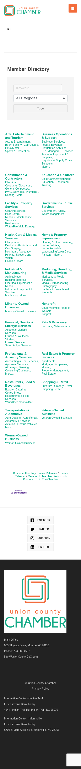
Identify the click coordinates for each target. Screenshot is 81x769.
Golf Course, (31, 144)
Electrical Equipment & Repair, (19, 284)
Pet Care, (47, 326)
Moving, (46, 367)
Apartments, (49, 361)
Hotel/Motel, (12, 147)
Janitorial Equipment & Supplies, (55, 156)
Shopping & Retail (55, 382)
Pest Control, (13, 214)
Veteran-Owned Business (53, 412)
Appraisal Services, (17, 364)
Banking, (24, 367)
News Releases (47, 473)
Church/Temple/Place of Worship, (56, 309)
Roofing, (10, 194)
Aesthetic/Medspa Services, (16, 331)
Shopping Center (51, 389)
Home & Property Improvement (54, 236)
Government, (49, 210)
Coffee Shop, (13, 392)
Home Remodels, (52, 248)
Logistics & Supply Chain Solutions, (57, 162)
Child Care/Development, (56, 178)
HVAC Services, (15, 191)
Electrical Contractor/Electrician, (18, 184)
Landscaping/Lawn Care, (56, 251)
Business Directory (24, 473)
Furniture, (47, 386)
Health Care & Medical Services (21, 236)
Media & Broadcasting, (55, 282)
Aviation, (10, 424)
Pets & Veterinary (54, 322)
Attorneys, (11, 367)
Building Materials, (16, 279)
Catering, (21, 389)
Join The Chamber (47, 479)
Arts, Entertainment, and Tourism (19, 135)
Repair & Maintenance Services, (18, 219)
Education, (48, 182)
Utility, (62, 210)
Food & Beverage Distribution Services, (54, 146)
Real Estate (49, 373)
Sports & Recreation (17, 151)
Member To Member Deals (44, 476)
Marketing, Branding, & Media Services (57, 270)
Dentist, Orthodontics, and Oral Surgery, (21, 247)
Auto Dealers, (13, 417)
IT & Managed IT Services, (58, 151)
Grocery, (59, 386)
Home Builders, (51, 245)
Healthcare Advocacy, (18, 251)
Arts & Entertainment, (18, 141)
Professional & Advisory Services (18, 355)
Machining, (11, 295)
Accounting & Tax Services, (22, 361)
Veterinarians (62, 326)
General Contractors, (17, 188)
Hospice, (10, 261)
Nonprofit (48, 303)
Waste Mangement (53, 214)
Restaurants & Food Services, (17, 397)
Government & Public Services (57, 204)
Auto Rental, (30, 417)
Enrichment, (63, 182)
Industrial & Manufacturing (15, 270)
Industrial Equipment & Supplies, (19, 291)
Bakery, (9, 389)
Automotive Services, (18, 420)
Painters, (47, 254)
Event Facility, (13, 144)
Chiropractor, (12, 242)
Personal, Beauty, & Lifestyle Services (19, 324)
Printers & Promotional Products (55, 291)
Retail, (69, 386)
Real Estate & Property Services (58, 355)
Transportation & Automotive (17, 412)
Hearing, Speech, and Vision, (18, 256)
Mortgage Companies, (55, 364)
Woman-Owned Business (16, 437)
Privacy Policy (40, 688)
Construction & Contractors (16, 176)
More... (46, 166)
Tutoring (46, 185)
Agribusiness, (13, 276)
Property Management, (55, 370)
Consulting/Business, (18, 370)
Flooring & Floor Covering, (57, 242)
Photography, (49, 286)
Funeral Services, (15, 342)
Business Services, (53, 141)
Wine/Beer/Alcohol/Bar (18, 402)
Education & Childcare (58, 175)
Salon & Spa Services (18, 345)
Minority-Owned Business (17, 305)
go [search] (42, 108)
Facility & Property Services (18, 204)
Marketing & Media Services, (53, 278)
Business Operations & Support (57, 135)
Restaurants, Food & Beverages (20, 383)
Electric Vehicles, (27, 424)
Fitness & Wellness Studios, (17, 337)
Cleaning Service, (15, 210)
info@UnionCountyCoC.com (21, 656)
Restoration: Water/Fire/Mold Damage (20, 225)
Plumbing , (32, 191)
